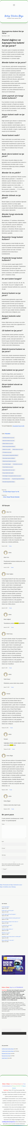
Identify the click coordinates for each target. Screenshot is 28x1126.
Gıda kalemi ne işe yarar (17, 464)
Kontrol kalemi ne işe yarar (8, 467)
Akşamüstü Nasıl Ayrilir (18, 426)
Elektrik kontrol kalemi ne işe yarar (9, 461)
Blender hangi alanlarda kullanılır (9, 446)
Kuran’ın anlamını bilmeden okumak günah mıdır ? (11, 918)
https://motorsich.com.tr (16, 884)
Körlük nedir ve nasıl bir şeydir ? (8, 910)
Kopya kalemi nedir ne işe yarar (8, 470)
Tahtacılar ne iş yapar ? (6, 932)
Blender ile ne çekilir (6, 449)
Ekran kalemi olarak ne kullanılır (9, 458)
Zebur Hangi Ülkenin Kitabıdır (11, 497)
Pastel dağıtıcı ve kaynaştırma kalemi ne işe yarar (12, 475)
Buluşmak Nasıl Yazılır (6, 1053)
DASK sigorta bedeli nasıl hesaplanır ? (9, 914)
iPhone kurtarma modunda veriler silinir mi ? (10, 921)
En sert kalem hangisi (7, 464)
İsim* (3, 841)
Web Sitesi (4, 855)
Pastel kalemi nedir (6, 478)
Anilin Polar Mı (5, 1058)
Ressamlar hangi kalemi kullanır (8, 481)
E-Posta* (3, 848)
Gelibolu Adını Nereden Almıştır (8, 1048)
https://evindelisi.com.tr (5, 887)
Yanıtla (10, 546)
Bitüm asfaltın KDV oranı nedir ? (8, 940)
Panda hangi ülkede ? (6, 906)
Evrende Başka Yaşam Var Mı (11, 491)
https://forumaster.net (5, 884)
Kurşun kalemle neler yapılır (8, 472)
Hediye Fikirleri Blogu (14, 16)
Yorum (3, 824)
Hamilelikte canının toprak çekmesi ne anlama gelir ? (11, 936)
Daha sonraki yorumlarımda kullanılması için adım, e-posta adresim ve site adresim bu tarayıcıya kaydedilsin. (12, 864)
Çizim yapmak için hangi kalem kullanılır (10, 455)
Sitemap (14, 887)
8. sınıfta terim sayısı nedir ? (7, 925)
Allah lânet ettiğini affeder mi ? (7, 929)
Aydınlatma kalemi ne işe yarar (8, 437)
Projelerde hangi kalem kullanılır (18, 478)
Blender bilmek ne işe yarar (8, 443)
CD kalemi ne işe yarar (7, 452)
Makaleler (7, 433)
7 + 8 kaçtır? (4, 869)
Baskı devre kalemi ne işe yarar (8, 440)
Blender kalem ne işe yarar (17, 449)
